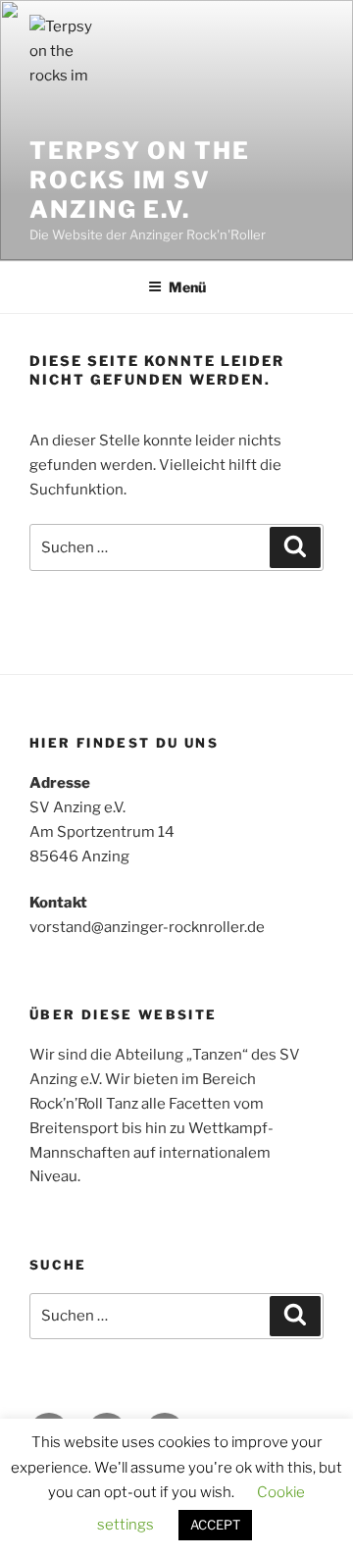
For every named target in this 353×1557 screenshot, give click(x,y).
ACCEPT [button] (215, 1524)
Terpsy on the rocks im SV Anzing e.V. (139, 180)
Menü (187, 287)
